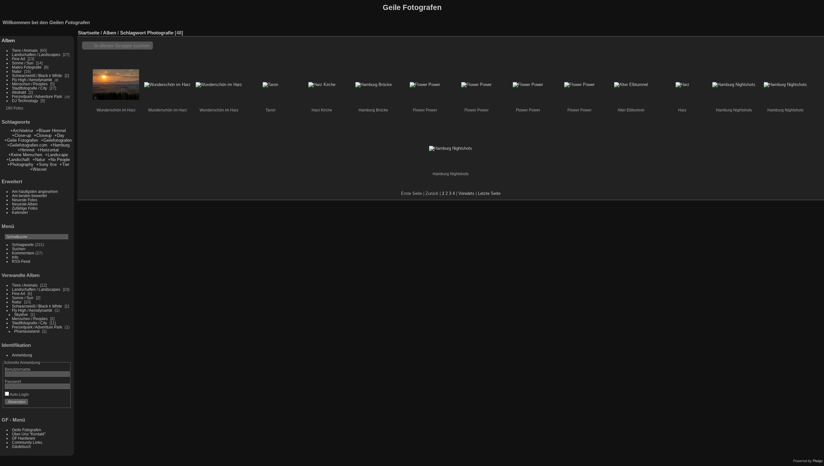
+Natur (39, 159)
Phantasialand (27, 331)
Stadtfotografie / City (29, 88)
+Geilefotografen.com (27, 145)
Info (15, 257)
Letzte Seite (489, 193)
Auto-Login (19, 394)
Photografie (160, 32)
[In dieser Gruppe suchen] (762, 29)
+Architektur (21, 130)
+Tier (64, 164)
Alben (8, 40)
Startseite (88, 32)
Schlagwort (133, 32)
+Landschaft (18, 159)
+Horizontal (48, 149)
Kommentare (23, 253)
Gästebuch (21, 446)
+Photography (20, 164)
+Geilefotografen (56, 140)
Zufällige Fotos (25, 208)
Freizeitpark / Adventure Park (37, 96)
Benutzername (18, 369)
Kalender (20, 212)
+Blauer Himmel (51, 130)
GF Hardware (23, 438)
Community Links (27, 442)
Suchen (18, 249)
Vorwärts (466, 193)
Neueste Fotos (24, 200)
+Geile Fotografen (22, 140)
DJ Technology (25, 101)
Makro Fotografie (27, 67)
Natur (17, 71)
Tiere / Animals (25, 50)
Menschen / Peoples (30, 84)
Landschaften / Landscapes (36, 54)
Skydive (21, 314)
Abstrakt (19, 92)
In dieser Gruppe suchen (122, 45)
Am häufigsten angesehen (35, 191)
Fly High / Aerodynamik (32, 80)
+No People (59, 159)
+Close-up (21, 135)
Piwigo (818, 461)
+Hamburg (60, 145)
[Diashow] (790, 31)
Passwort (13, 381)
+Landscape (56, 154)
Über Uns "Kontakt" (28, 434)
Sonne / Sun (22, 63)
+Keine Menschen (25, 154)
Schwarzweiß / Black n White (37, 75)
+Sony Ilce (46, 164)
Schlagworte (23, 245)
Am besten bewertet (29, 196)
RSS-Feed (21, 261)
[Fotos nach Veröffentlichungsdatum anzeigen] (799, 31)
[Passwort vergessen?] (64, 403)
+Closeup (43, 135)
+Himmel (26, 149)
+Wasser (38, 169)
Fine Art (19, 59)
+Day (59, 135)
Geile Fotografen (26, 430)
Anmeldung (22, 355)
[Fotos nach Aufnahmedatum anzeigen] (809, 31)
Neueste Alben (25, 204)
